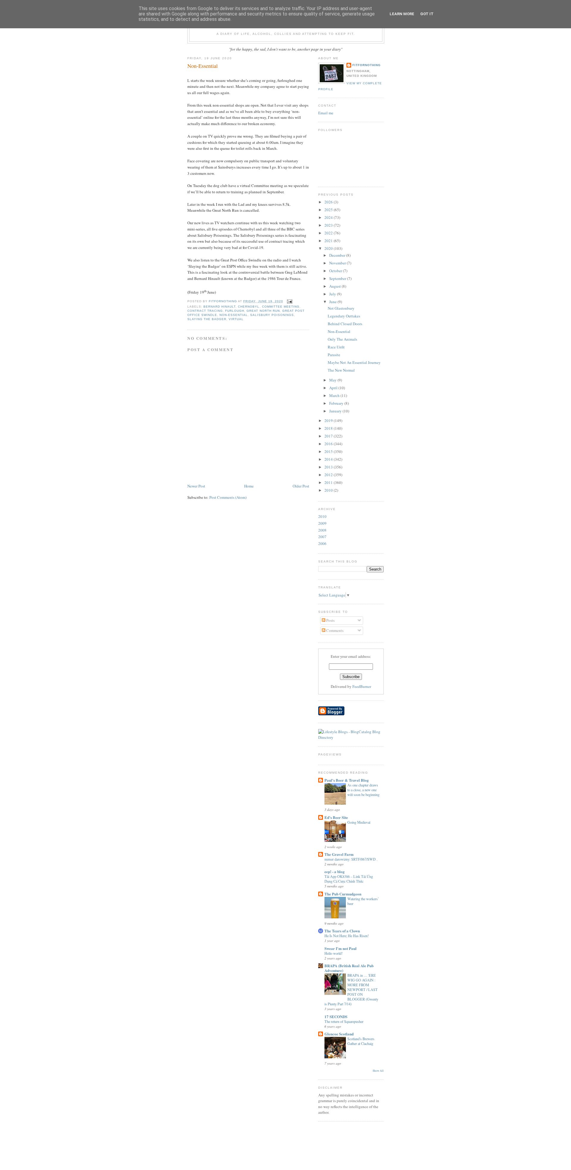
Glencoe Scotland (339, 1034)
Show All (378, 1071)
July (333, 294)
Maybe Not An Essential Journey (354, 362)
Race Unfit (336, 347)
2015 (329, 451)
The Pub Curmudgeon (342, 894)
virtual (236, 319)
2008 (322, 530)
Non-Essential (339, 331)
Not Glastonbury (341, 308)
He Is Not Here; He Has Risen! (346, 935)
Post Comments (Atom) (228, 497)
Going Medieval (358, 822)
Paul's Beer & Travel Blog (346, 780)
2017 (329, 436)
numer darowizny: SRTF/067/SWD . (350, 859)
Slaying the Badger (206, 319)
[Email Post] (289, 301)
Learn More (402, 14)
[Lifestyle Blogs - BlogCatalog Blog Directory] (351, 737)
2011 (329, 482)
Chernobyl (248, 306)
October (336, 270)
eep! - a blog (334, 871)
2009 (322, 523)
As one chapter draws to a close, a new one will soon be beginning (363, 790)
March (335, 395)
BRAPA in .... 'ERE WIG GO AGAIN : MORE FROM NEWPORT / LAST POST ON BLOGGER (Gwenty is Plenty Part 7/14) (351, 989)
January (336, 411)
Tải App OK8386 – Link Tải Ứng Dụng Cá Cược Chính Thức (348, 879)
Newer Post (196, 486)
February (336, 403)
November (338, 263)
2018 (329, 428)
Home (249, 486)
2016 (329, 443)
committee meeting (280, 306)
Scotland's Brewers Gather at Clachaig (360, 1041)
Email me (325, 113)
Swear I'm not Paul (340, 948)
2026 (329, 202)
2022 (329, 233)
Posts (330, 620)
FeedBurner (361, 686)
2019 (329, 420)
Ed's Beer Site (336, 817)
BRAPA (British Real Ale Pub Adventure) (349, 968)
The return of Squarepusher (343, 1021)
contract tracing (205, 310)
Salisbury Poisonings (272, 315)
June (333, 301)
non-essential (233, 315)
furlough (234, 310)
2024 (329, 217)
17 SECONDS (335, 1016)
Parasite (334, 354)
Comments (334, 630)
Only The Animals (342, 339)
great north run (263, 310)
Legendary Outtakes (344, 316)
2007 (322, 536)
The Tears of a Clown (342, 931)
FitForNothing (366, 65)
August (335, 286)
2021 (329, 240)
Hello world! (333, 953)
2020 (329, 248)
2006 (322, 543)
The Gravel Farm (339, 854)
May (333, 380)
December (337, 255)
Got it (427, 14)
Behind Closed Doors (345, 323)
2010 (329, 490)
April (333, 387)
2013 (329, 467)
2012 (329, 474)
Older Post (301, 486)
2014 (329, 459)
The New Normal (341, 370)
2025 (329, 209)
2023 (329, 225)
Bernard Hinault (219, 306)
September (338, 278)
